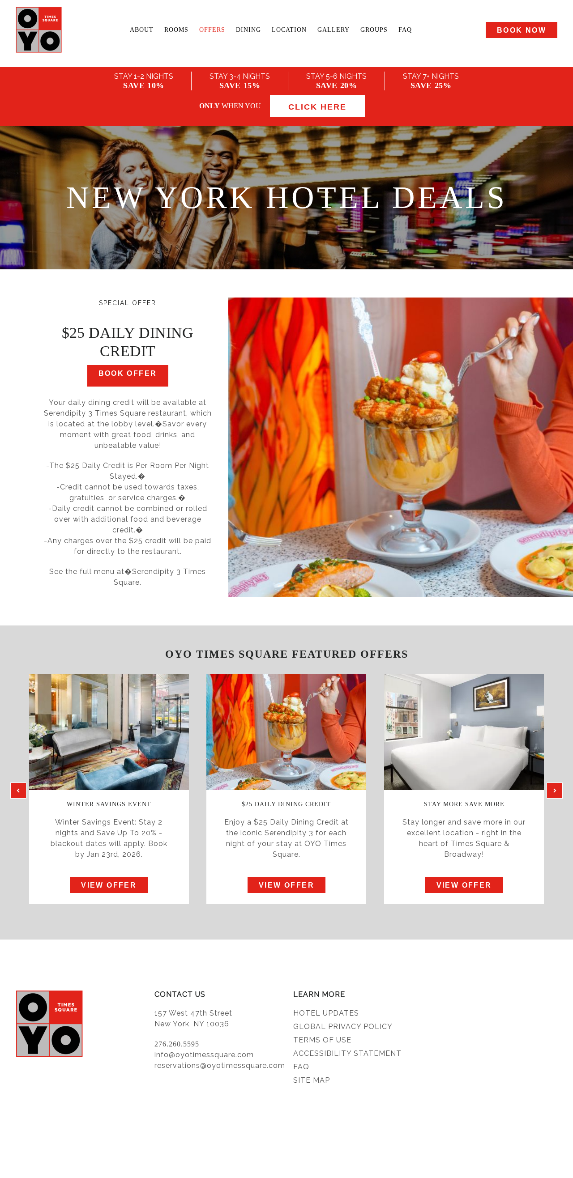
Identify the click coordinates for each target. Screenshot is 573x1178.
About (142, 29)
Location (289, 29)
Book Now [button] (521, 30)
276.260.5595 (176, 1044)
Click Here (317, 106)
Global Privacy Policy (343, 1026)
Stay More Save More (464, 804)
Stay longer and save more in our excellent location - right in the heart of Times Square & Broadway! (464, 838)
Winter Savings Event (109, 804)
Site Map (311, 1080)
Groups (374, 29)
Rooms (176, 29)
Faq (405, 29)
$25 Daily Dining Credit (286, 804)
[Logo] (38, 30)
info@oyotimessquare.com (204, 1054)
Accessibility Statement (347, 1053)
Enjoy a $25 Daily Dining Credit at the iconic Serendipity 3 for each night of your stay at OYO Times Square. (286, 838)
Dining (248, 29)
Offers (212, 29)
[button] (18, 790)
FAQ (301, 1067)
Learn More (319, 994)
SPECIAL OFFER (127, 302)
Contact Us (179, 994)
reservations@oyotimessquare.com (219, 1065)
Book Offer (127, 373)
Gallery (333, 29)
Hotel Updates (326, 1013)
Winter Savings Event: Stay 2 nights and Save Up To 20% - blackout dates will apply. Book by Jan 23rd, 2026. (109, 838)
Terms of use (322, 1040)
